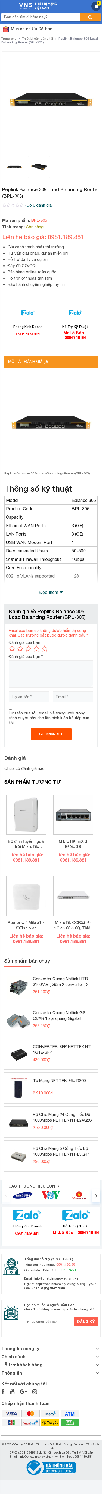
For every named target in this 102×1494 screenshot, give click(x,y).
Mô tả (14, 361)
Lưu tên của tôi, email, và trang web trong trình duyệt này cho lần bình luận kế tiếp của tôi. (49, 718)
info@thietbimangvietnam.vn (56, 1278)
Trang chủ (9, 38)
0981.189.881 (28, 334)
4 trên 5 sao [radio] (36, 648)
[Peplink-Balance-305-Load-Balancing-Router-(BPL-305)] (51, 100)
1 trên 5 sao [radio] (12, 648)
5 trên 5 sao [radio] (44, 648)
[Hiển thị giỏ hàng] (96, 9)
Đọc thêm (48, 592)
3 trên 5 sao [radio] (28, 648)
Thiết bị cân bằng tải (37, 38)
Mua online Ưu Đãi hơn (31, 28)
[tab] (14, 362)
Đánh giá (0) (36, 361)
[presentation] (6, 1195)
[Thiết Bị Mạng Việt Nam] (38, 5)
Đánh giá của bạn (24, 642)
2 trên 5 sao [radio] (20, 648)
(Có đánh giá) (39, 205)
